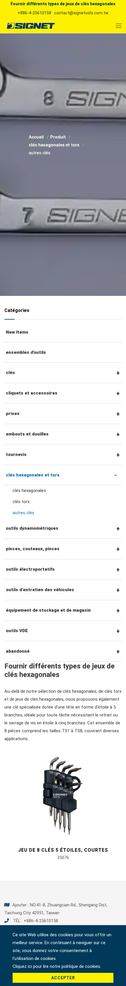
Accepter (63, 977)
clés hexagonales (29, 490)
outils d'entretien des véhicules (40, 589)
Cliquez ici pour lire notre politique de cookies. (57, 966)
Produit (58, 137)
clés (10, 372)
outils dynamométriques (32, 528)
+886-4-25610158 (34, 13)
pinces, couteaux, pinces (32, 548)
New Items (17, 332)
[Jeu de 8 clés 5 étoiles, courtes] (63, 795)
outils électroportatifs (30, 569)
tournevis (16, 454)
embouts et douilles (27, 434)
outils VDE (17, 630)
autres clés (23, 512)
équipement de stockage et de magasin (48, 610)
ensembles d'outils (26, 352)
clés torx (21, 501)
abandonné (18, 651)
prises (13, 413)
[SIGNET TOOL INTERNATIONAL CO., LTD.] (30, 25)
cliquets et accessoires (31, 393)
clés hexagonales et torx (55, 145)
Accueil (37, 137)
